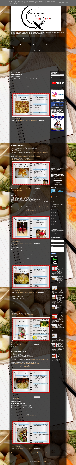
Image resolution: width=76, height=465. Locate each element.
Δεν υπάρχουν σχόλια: (33, 120)
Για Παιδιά (34, 38)
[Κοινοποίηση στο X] (41, 120)
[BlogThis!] (40, 120)
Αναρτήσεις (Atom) (19, 455)
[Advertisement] (38, 61)
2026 (54, 201)
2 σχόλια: (30, 344)
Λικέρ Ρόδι (14, 195)
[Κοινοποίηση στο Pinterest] (43, 120)
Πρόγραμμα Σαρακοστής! (59, 286)
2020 (54, 215)
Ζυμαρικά (28, 41)
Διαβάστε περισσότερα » (15, 118)
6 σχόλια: (31, 243)
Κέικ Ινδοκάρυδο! (60, 295)
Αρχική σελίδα (29, 452)
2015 (54, 223)
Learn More (61, 2)
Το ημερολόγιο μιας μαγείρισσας (39, 50)
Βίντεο (13, 38)
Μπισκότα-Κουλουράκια (17, 44)
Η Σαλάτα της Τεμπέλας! (18, 403)
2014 (54, 224)
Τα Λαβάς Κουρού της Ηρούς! (60, 306)
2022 (54, 212)
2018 (54, 218)
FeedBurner (60, 184)
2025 (54, 208)
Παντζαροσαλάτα (55, 229)
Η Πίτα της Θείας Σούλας (18, 145)
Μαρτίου (55, 206)
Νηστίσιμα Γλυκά (36, 44)
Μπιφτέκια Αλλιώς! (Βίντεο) (58, 204)
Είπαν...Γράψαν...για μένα (18, 41)
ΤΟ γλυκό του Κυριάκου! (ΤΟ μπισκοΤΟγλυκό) (57, 233)
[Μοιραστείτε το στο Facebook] (42, 120)
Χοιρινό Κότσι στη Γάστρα (18, 351)
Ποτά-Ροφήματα (59, 47)
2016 (54, 221)
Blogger (45, 461)
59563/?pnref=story (30, 91)
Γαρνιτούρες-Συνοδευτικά (23, 38)
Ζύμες (35, 41)
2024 (54, 209)
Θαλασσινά (41, 41)
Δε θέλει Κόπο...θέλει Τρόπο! (19, 299)
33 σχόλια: (31, 188)
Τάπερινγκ (27, 50)
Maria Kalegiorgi (56, 196)
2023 (54, 211)
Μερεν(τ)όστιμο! (60, 354)
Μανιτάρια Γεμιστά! (16, 74)
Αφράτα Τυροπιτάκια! (59, 315)
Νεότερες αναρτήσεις (16, 452)
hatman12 (38, 461)
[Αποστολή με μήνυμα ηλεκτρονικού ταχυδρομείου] (39, 120)
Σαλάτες (14, 50)
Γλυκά (41, 38)
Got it (66, 2)
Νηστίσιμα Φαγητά (47, 44)
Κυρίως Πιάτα (55, 41)
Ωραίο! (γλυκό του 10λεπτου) (60, 325)
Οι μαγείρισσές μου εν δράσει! (19, 47)
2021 (54, 214)
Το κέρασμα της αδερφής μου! (60, 344)
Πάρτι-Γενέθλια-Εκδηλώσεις (41, 47)
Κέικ (48, 41)
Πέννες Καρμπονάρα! (17, 250)
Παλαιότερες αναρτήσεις (43, 452)
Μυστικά (27, 44)
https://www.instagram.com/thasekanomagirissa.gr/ (39, 83)
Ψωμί (51, 50)
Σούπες (20, 50)
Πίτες (52, 47)
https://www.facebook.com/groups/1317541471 (19, 91)
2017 (54, 220)
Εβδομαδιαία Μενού (49, 38)
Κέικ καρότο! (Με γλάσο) (56, 235)
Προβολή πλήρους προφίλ (55, 197)
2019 (54, 217)
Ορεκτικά (30, 47)
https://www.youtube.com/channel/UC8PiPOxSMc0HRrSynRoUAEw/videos (27, 87)
